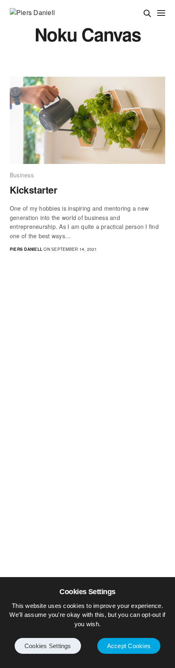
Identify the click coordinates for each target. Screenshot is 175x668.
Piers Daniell (26, 249)
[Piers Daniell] (32, 12)
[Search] (147, 13)
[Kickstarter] (87, 120)
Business (22, 175)
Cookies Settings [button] (47, 645)
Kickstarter (33, 190)
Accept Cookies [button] (129, 645)
